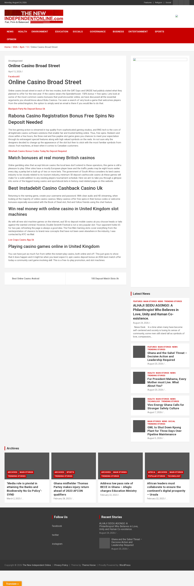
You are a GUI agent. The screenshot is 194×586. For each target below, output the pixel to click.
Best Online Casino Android (25, 278)
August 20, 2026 (155, 364)
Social (168, 2)
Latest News (141, 293)
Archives (13, 448)
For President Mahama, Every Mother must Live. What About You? (166, 382)
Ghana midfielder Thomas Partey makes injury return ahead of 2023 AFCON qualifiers (71, 489)
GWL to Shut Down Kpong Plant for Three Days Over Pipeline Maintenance (164, 431)
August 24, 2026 (141, 323)
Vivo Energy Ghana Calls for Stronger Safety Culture (165, 406)
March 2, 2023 (13, 498)
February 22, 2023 (108, 495)
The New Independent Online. (37, 565)
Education (61, 31)
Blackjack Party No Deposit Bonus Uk (26, 108)
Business (118, 31)
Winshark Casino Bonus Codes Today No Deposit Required (37, 151)
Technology (153, 401)
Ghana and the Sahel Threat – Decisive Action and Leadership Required (167, 356)
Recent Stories (111, 517)
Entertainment (138, 31)
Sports (159, 31)
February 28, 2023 (62, 498)
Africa (151, 472)
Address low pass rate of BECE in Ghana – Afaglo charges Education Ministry (118, 487)
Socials (78, 31)
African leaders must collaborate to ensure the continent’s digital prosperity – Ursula (166, 489)
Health (22, 31)
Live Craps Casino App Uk (21, 239)
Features (148, 2)
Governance (98, 31)
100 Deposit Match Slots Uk (105, 278)
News (10, 31)
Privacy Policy (61, 565)
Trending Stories (173, 301)
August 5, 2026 (154, 438)
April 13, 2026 (14, 71)
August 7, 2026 (154, 412)
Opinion (11, 39)
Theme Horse (89, 565)
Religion (158, 2)
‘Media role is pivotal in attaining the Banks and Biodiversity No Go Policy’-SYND (24, 489)
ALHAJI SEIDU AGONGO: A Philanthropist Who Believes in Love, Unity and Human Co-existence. (118, 526)
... (151, 323)
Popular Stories (156, 476)
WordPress (124, 565)
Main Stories (150, 301)
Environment (40, 31)
